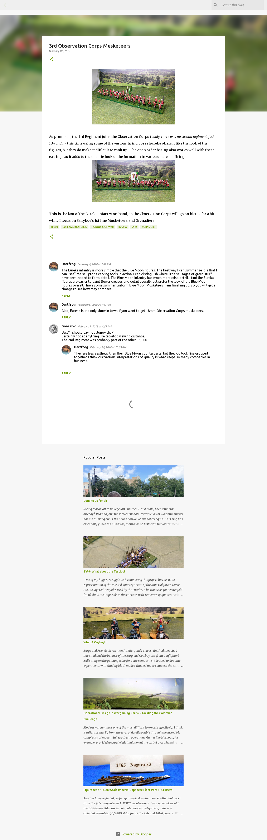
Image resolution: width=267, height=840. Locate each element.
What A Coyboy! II (95, 642)
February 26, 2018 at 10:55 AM (108, 347)
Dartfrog (69, 264)
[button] (51, 59)
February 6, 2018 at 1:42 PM (94, 264)
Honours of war (103, 227)
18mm (54, 227)
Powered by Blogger (136, 834)
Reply (66, 295)
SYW (134, 227)
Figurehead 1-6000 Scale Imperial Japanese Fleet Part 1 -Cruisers (127, 790)
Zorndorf (148, 227)
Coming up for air (95, 500)
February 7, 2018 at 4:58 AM (94, 326)
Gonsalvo (69, 326)
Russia (122, 227)
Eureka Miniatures (75, 227)
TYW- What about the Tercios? (104, 571)
